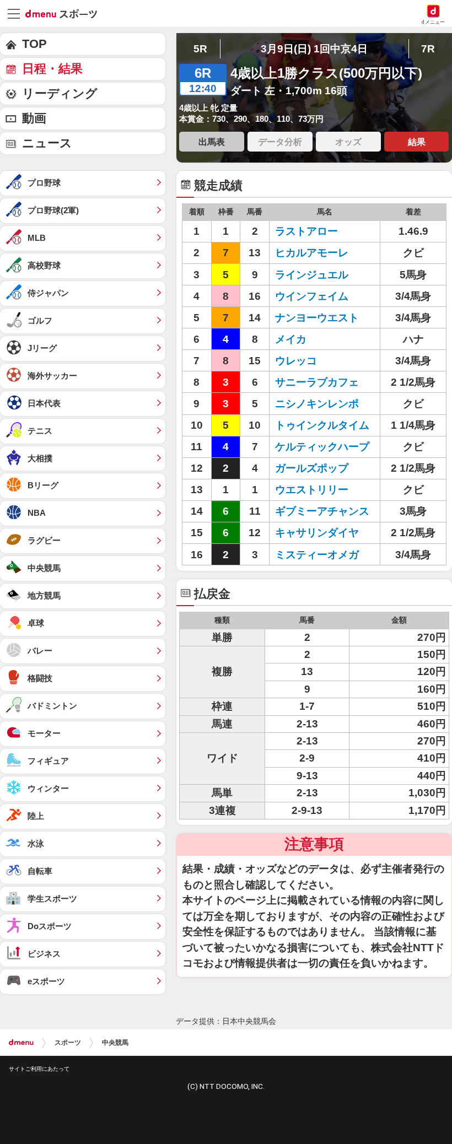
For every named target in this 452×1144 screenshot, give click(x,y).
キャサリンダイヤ (317, 532)
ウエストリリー (311, 489)
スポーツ (68, 1042)
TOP (34, 44)
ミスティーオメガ (317, 554)
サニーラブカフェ (317, 382)
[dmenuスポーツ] (65, 13)
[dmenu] (21, 1042)
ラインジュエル (311, 274)
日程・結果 (52, 68)
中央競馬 (115, 1042)
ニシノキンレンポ (317, 403)
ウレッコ (296, 360)
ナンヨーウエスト (317, 317)
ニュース (47, 143)
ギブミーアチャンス (322, 511)
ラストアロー (306, 231)
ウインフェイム (311, 296)
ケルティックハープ (322, 446)
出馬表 (211, 142)
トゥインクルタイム (322, 425)
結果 (417, 142)
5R (200, 49)
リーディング (60, 93)
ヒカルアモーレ (311, 252)
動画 (34, 118)
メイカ (290, 339)
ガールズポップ (311, 468)
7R (428, 49)
